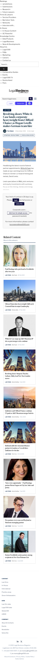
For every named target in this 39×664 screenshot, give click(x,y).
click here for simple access (18, 213)
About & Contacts (8, 623)
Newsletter (5, 629)
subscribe (19, 204)
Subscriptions (19, 659)
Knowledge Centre (7, 36)
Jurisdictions (7, 4)
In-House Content (9, 31)
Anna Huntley (15, 382)
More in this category (10, 240)
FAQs (4, 52)
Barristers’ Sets (8, 20)
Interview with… (8, 25)
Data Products (7, 39)
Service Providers (9, 17)
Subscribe (20, 103)
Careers (5, 58)
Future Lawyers (8, 12)
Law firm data (6, 604)
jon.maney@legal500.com (19, 224)
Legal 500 (6, 50)
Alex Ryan (14, 275)
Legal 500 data (7, 607)
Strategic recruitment (12, 135)
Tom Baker (10, 131)
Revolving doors (28, 135)
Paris (4, 83)
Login (11, 103)
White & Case (26, 168)
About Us (3, 47)
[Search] (4, 69)
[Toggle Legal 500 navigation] (29, 103)
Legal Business (8, 42)
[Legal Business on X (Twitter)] (21, 642)
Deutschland (7, 80)
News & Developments (11, 44)
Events (5, 75)
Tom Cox (14, 454)
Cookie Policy (30, 656)
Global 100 (5, 611)
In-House (3, 28)
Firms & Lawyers (6, 15)
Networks (6, 23)
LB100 (4, 614)
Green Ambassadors (8, 595)
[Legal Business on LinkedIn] (18, 642)
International (6, 589)
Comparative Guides (10, 72)
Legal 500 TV (7, 78)
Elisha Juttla (15, 310)
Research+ (6, 9)
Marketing (6, 55)
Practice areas (6, 592)
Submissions (7, 7)
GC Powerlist (7, 34)
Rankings (3, 1)
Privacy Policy (20, 656)
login (15, 200)
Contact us (6, 60)
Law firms (7, 110)
